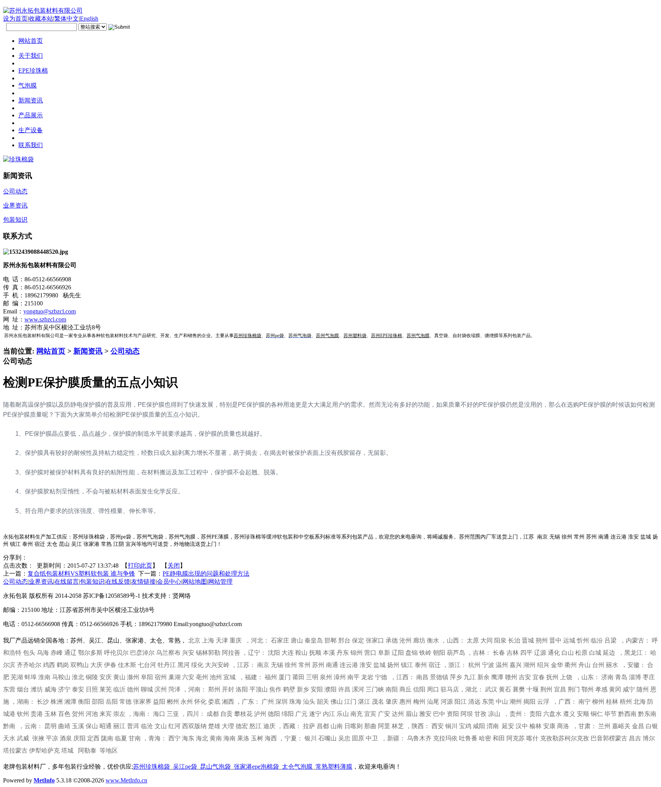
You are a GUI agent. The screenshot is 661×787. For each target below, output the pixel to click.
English (89, 18)
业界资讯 (41, 581)
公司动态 (125, 351)
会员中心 (169, 581)
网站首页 (50, 351)
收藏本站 (41, 18)
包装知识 (92, 581)
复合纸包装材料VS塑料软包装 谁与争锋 (81, 573)
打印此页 (140, 565)
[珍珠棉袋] (18, 159)
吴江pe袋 (185, 766)
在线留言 (66, 581)
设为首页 (15, 18)
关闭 (174, 565)
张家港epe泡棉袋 (256, 766)
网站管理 (220, 581)
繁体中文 (66, 18)
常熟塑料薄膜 (334, 766)
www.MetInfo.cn (126, 780)
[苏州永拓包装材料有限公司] (43, 10)
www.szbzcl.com (45, 319)
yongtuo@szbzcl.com (49, 311)
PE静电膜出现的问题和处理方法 (206, 573)
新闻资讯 (88, 351)
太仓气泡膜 (297, 766)
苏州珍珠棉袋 (151, 766)
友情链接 (143, 581)
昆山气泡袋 (215, 766)
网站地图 (194, 581)
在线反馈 (118, 581)
